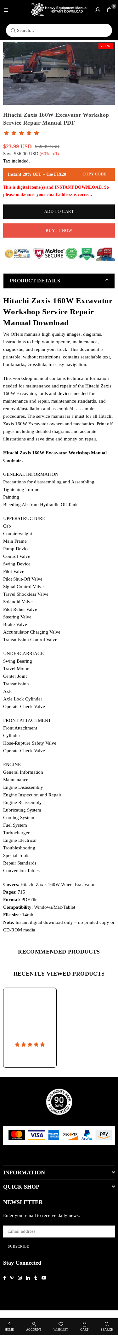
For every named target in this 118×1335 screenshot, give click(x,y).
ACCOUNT (33, 1329)
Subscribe (18, 1246)
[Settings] (98, 9)
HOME (9, 1329)
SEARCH (107, 1329)
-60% (106, 46)
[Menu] (6, 9)
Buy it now (59, 230)
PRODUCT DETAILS (35, 280)
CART (84, 1329)
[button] (109, 9)
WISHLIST (60, 1329)
